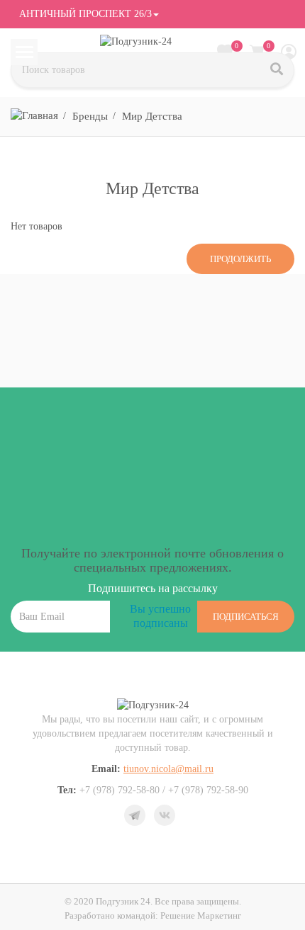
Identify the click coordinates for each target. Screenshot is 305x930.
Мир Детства (152, 116)
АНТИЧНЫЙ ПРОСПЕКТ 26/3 (84, 13)
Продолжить (240, 259)
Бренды (90, 116)
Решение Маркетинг (200, 915)
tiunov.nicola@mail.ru (168, 769)
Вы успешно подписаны (160, 616)
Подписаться (246, 616)
